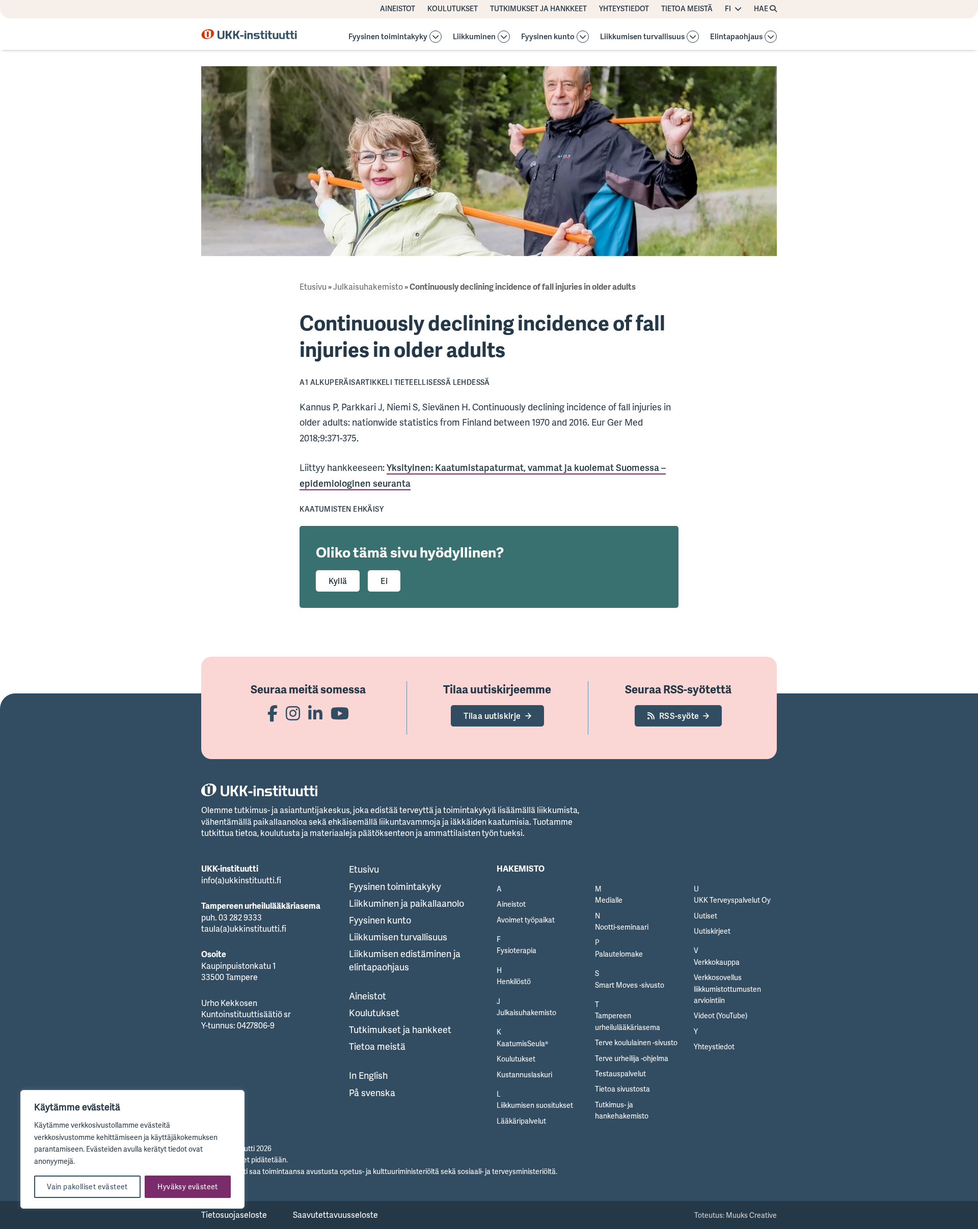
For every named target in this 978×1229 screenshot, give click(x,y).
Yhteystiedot (624, 8)
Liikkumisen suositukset (535, 1105)
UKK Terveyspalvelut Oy (732, 900)
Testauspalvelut (620, 1073)
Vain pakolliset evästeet (87, 1186)
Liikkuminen (474, 37)
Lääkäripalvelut (521, 1121)
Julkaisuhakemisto (368, 286)
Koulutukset (452, 8)
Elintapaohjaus (736, 37)
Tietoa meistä (687, 8)
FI (728, 8)
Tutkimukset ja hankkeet (538, 8)
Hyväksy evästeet (187, 1186)
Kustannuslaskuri (524, 1074)
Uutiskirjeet (712, 931)
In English (368, 1075)
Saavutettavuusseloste (335, 1214)
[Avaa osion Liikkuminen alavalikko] (504, 37)
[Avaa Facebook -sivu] (272, 713)
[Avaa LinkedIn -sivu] (315, 713)
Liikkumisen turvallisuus (642, 37)
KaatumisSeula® (522, 1043)
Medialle (608, 900)
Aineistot (397, 8)
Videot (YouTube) (720, 1015)
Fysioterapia (516, 950)
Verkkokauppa (717, 962)
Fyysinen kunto (548, 37)
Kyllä (338, 580)
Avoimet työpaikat (526, 920)
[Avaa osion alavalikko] (435, 37)
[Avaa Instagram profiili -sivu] (293, 713)
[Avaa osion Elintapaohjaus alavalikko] (771, 37)
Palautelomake (619, 954)
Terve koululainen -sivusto (636, 1042)
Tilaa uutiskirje (492, 715)
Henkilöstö (514, 981)
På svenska (372, 1092)
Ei (384, 580)
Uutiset (705, 915)
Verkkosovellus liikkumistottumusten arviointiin (727, 988)
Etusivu (313, 286)
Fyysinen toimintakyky (387, 37)
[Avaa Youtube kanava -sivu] (340, 713)
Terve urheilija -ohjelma (631, 1058)
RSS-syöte (679, 715)
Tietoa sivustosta (622, 1089)
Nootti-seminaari (621, 927)
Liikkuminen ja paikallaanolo (406, 903)
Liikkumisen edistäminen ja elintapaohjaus (404, 959)
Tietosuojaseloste (234, 1214)
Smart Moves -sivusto (629, 985)
